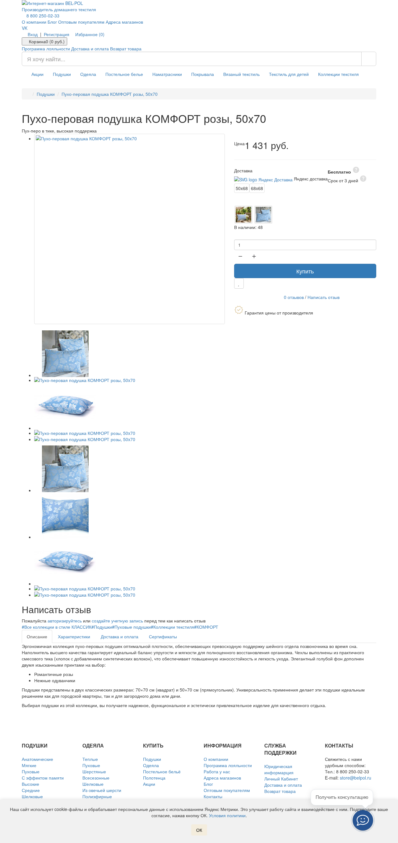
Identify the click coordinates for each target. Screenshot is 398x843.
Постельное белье (124, 74)
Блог (52, 22)
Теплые (90, 759)
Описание (37, 636)
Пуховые (30, 771)
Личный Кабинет (281, 778)
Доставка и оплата (90, 48)
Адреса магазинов (124, 22)
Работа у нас (217, 771)
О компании (34, 22)
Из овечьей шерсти (101, 790)
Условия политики (227, 815)
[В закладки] (239, 283)
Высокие (30, 784)
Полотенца (154, 778)
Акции (37, 74)
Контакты (213, 796)
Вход (33, 34)
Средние (31, 790)
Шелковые (32, 796)
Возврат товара (125, 48)
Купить (305, 271)
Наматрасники (167, 74)
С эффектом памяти (43, 778)
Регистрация (56, 34)
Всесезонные (95, 778)
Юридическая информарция (279, 769)
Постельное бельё (162, 771)
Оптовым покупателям (81, 22)
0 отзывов (294, 297)
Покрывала (202, 74)
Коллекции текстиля (338, 74)
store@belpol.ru (355, 778)
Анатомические (37, 759)
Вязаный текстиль (241, 74)
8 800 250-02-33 (42, 15)
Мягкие (29, 765)
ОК (199, 830)
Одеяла (88, 74)
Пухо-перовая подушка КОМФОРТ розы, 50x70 (110, 94)
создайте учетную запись (117, 620)
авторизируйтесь (65, 620)
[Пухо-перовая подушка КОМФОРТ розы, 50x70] (129, 229)
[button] (363, 820)
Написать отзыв (324, 297)
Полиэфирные (97, 796)
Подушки (62, 74)
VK (24, 28)
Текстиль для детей (289, 74)
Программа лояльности (46, 48)
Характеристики (74, 636)
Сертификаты (163, 636)
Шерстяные (94, 771)
